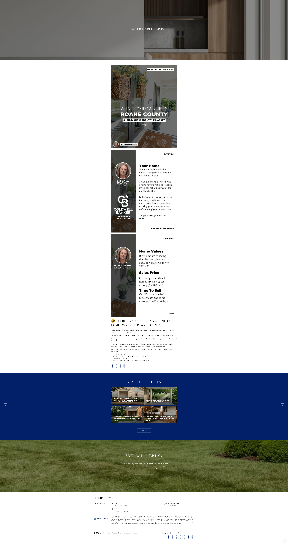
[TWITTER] (180, 537)
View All (144, 430)
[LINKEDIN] (176, 537)
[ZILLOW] (192, 537)
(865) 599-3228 (172, 505)
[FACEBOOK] (168, 537)
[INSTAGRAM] (172, 537)
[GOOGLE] (188, 537)
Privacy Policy (182, 533)
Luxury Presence (132, 533)
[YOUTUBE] (184, 537)
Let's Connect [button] (144, 476)
